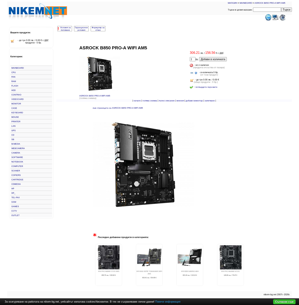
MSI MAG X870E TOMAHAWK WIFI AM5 (149, 274)
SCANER (15, 171)
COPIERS (16, 175)
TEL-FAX (15, 197)
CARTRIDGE (17, 179)
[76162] (192, 73)
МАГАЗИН (232, 3)
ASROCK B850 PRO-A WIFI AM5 (269, 3)
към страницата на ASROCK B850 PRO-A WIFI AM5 (118, 108)
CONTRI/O (16, 95)
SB (12, 139)
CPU (13, 72)
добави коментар (194, 101)
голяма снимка (150, 101)
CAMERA (15, 153)
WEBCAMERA (18, 148)
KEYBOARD (17, 112)
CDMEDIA (16, 184)
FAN (13, 77)
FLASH (14, 86)
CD (12, 135)
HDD (13, 90)
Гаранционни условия (81, 28)
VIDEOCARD (17, 99)
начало (137, 101)
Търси (286, 9)
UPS (13, 130)
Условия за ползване (65, 28)
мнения (180, 101)
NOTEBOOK (17, 162)
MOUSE (15, 117)
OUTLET (15, 215)
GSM (13, 202)
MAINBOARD (246, 3)
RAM (13, 81)
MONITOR (16, 104)
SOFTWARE (17, 157)
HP (12, 188)
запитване (210, 101)
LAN (13, 126)
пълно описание (167, 101)
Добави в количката (213, 59)
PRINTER (15, 121)
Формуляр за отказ (98, 28)
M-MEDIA (15, 144)
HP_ (13, 193)
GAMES (15, 206)
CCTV (14, 211)
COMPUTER (17, 166)
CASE (14, 108)
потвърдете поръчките (206, 87)
